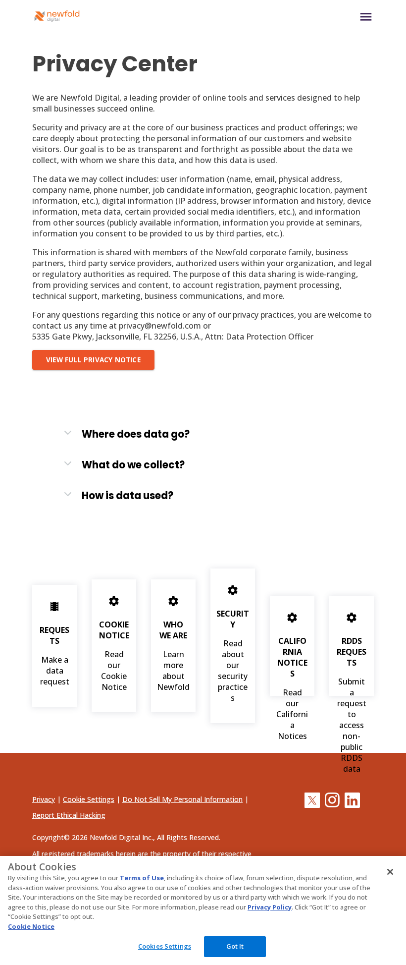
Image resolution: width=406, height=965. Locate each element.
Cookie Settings (88, 799)
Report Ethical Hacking (68, 815)
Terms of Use (142, 877)
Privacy (43, 799)
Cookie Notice (31, 926)
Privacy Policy (270, 907)
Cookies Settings (164, 946)
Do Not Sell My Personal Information (182, 799)
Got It (235, 946)
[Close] (390, 872)
